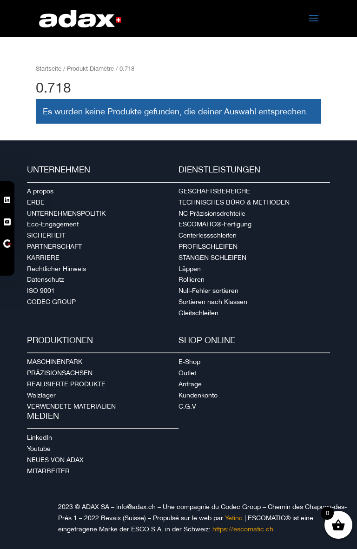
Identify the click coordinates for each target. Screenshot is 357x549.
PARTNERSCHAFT (54, 246)
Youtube (39, 448)
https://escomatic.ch (242, 529)
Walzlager (41, 395)
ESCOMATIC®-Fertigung (214, 224)
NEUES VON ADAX (55, 459)
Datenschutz (45, 279)
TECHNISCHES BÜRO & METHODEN (234, 202)
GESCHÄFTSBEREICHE (214, 191)
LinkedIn (39, 437)
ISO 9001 (41, 290)
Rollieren (191, 279)
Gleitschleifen (198, 313)
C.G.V (187, 406)
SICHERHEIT (46, 235)
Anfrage (190, 384)
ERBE (36, 202)
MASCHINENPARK (54, 361)
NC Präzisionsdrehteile (211, 213)
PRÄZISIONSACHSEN (60, 373)
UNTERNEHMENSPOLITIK (66, 213)
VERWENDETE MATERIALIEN (71, 406)
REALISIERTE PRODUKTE (66, 384)
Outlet (187, 373)
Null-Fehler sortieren (208, 290)
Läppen (189, 268)
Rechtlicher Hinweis (56, 268)
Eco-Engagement (53, 224)
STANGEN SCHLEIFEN (212, 257)
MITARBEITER (48, 471)
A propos (40, 191)
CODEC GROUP (51, 301)
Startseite (48, 68)
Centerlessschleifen (207, 235)
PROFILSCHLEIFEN (208, 246)
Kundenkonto (198, 395)
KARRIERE (43, 257)
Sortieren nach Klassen (212, 301)
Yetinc (234, 518)
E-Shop (189, 361)
